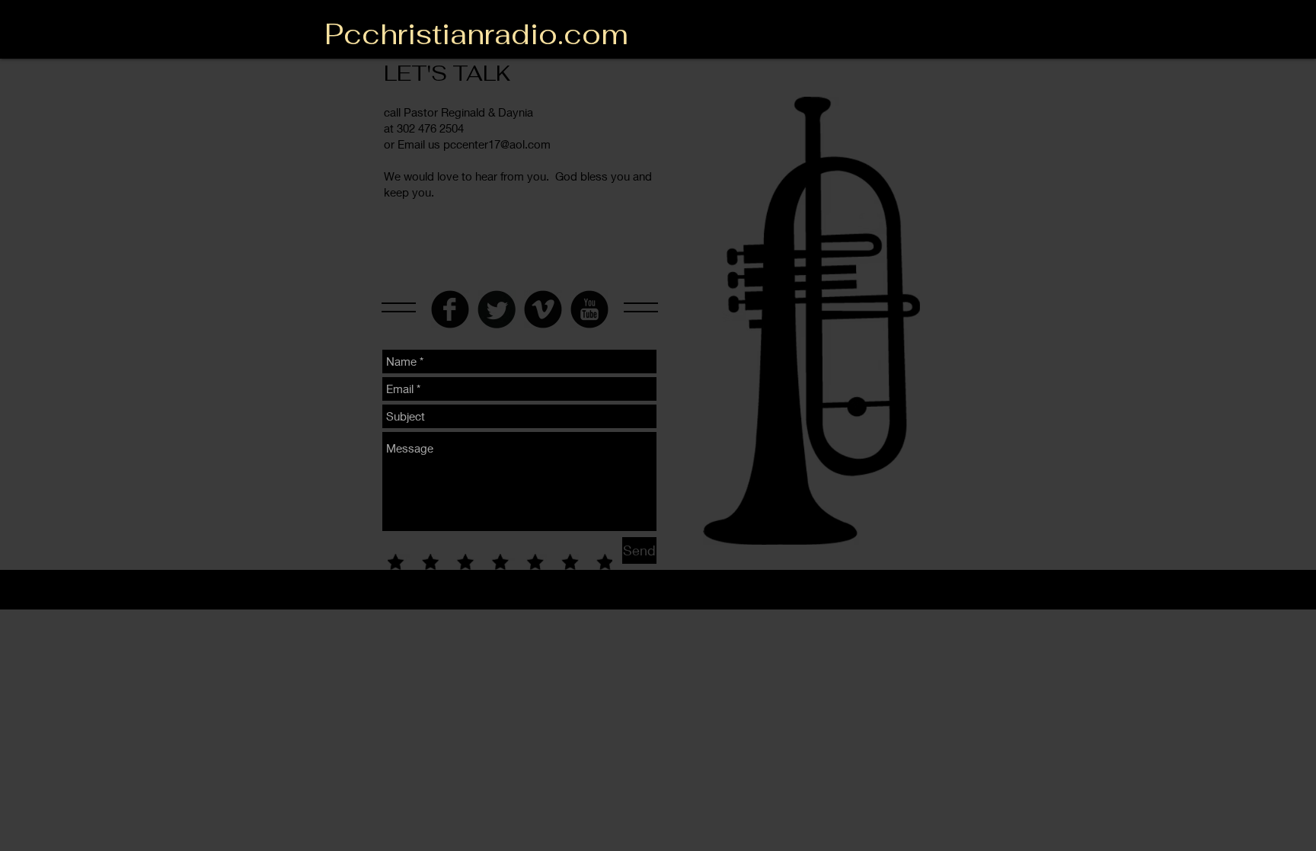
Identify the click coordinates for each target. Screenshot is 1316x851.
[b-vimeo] (543, 309)
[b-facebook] (450, 309)
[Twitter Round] (497, 309)
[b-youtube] (589, 309)
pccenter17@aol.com (497, 144)
